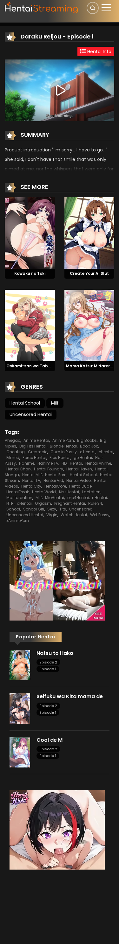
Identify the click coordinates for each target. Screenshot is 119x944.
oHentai (24, 503)
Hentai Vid (53, 480)
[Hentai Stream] (41, 7)
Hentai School (25, 403)
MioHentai (54, 497)
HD (64, 463)
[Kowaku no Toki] (30, 233)
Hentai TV (31, 480)
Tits (62, 509)
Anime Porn (63, 440)
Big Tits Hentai (33, 446)
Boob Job (89, 446)
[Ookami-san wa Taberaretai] (30, 325)
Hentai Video (78, 480)
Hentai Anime (98, 463)
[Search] (93, 8)
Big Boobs (87, 440)
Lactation (91, 492)
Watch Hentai (74, 514)
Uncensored (81, 509)
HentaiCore (55, 486)
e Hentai (88, 452)
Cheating (15, 452)
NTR (10, 503)
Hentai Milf (32, 474)
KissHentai (69, 492)
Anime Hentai (36, 440)
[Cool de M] (20, 752)
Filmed (12, 457)
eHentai (106, 452)
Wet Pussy (99, 514)
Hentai (76, 463)
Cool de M (49, 740)
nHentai (99, 497)
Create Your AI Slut (89, 273)
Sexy (51, 509)
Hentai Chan (18, 469)
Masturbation (19, 497)
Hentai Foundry (48, 469)
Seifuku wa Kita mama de (69, 696)
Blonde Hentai (63, 446)
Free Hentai (60, 457)
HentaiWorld (44, 492)
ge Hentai (83, 457)
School (13, 509)
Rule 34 (95, 503)
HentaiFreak (17, 492)
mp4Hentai (78, 497)
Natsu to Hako (54, 653)
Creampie (37, 452)
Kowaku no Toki (29, 273)
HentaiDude (80, 486)
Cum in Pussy (63, 452)
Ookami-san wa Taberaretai (35, 366)
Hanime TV (47, 463)
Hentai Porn (56, 474)
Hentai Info (98, 51)
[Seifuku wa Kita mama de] (20, 708)
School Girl (33, 509)
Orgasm (43, 503)
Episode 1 (48, 668)
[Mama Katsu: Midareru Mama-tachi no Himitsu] (89, 325)
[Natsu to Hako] (20, 665)
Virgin (51, 514)
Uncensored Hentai (31, 414)
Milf (55, 403)
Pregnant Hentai (69, 503)
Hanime (26, 463)
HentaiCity (31, 486)
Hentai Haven (79, 469)
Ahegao (12, 440)
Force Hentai (34, 457)
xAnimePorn (17, 520)
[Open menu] (106, 7)
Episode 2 (48, 662)
